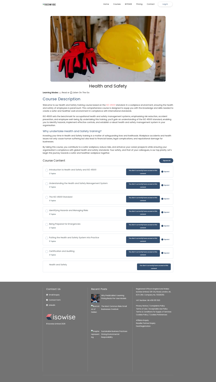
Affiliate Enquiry (142, 320)
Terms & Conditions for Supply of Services (153, 312)
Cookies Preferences (158, 314)
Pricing (139, 4)
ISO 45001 (110, 105)
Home (106, 4)
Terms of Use (141, 309)
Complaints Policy (157, 306)
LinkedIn (52, 305)
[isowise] (49, 4)
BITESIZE (128, 4)
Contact (151, 4)
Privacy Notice (142, 306)
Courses (117, 4)
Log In (165, 4)
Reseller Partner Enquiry (145, 323)
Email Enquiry (54, 295)
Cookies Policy (142, 314)
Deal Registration (143, 326)
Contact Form (55, 300)
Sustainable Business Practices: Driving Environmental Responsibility (114, 334)
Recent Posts (99, 289)
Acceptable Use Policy (158, 309)
